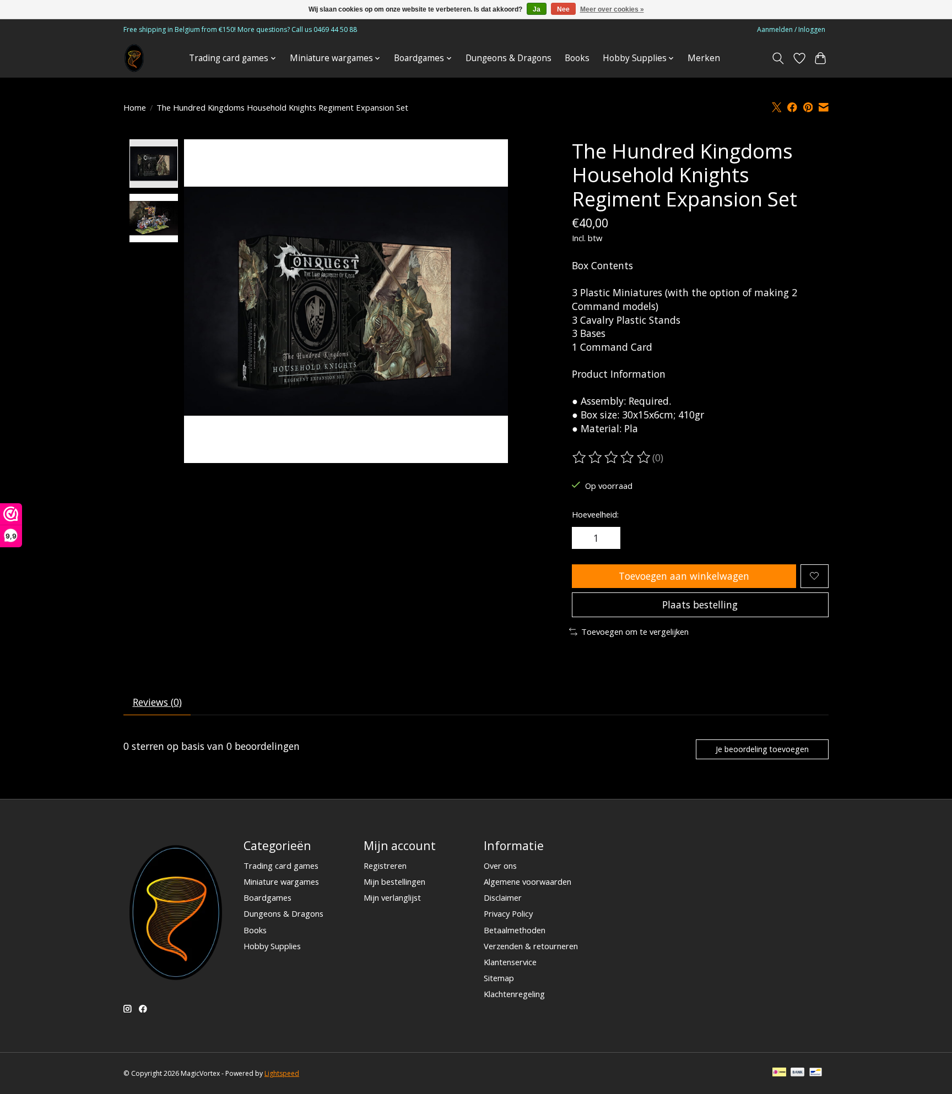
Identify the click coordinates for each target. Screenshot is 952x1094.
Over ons (500, 865)
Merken (704, 58)
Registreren (385, 865)
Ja (536, 9)
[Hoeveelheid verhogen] (608, 538)
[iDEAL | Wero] (779, 1073)
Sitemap (499, 977)
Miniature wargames (281, 881)
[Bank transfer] (798, 1073)
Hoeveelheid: (595, 514)
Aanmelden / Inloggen (791, 29)
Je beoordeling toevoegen (762, 749)
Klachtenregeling (514, 993)
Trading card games (281, 865)
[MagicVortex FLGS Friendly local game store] (134, 58)
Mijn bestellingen (394, 881)
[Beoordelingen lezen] (612, 457)
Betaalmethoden (514, 929)
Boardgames (267, 897)
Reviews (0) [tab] (157, 702)
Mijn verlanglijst (392, 897)
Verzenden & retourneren (531, 945)
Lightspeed (281, 1073)
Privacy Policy (508, 913)
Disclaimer (503, 897)
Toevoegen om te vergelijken (635, 631)
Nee (563, 9)
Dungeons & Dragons (508, 58)
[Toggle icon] (778, 58)
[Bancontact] (816, 1073)
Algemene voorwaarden (527, 881)
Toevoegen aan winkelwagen (684, 576)
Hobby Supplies (272, 945)
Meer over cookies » (612, 9)
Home (134, 107)
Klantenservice (510, 961)
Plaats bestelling (700, 604)
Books (577, 58)
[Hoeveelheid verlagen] (584, 538)
